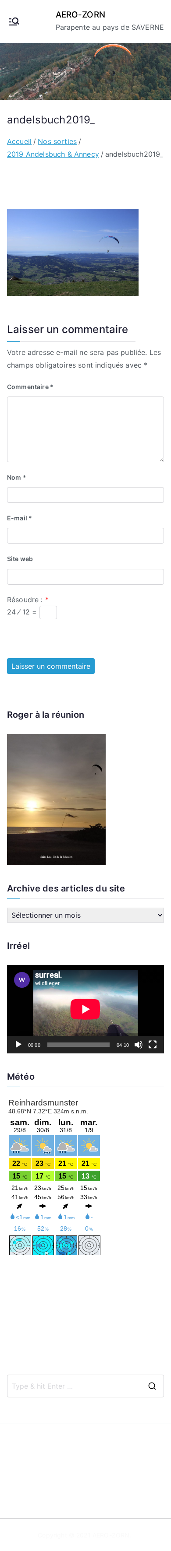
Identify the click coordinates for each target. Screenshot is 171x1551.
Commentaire (30, 386)
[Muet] (138, 1044)
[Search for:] (85, 1386)
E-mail (19, 518)
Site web (20, 558)
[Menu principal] (14, 21)
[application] (85, 1009)
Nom (16, 477)
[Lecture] (18, 1044)
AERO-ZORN (80, 15)
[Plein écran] (152, 1044)
